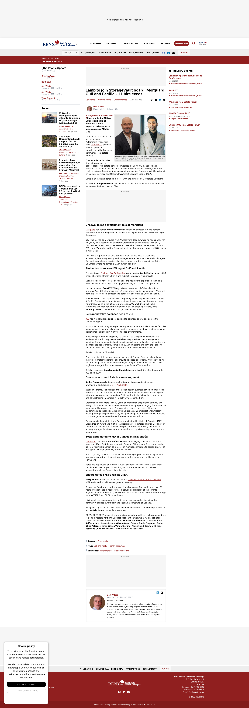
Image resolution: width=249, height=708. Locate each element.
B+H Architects (119, 385)
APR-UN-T (96, 144)
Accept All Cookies (26, 684)
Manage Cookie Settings (26, 691)
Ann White (46, 86)
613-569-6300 (197, 689)
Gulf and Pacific (104, 99)
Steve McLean (65, 150)
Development (153, 53)
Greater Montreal (66, 178)
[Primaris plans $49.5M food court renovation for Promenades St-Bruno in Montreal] (49, 165)
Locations (89, 53)
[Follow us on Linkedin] (169, 52)
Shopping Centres (66, 176)
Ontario (62, 155)
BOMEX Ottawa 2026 (179, 113)
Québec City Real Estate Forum (184, 125)
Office (72, 129)
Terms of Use (137, 704)
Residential (120, 53)
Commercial (105, 53)
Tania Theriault (48, 98)
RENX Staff (46, 82)
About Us (98, 704)
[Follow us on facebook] (164, 52)
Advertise (95, 43)
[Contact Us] (174, 52)
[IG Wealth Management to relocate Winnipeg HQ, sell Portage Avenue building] (49, 118)
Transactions (136, 53)
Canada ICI (91, 441)
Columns (165, 43)
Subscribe (182, 43)
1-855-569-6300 (196, 687)
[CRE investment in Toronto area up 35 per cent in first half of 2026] (49, 191)
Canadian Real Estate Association (144, 479)
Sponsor (111, 43)
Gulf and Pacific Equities (113, 273)
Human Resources (117, 546)
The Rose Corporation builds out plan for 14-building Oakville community (69, 141)
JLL (87, 319)
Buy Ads (184, 53)
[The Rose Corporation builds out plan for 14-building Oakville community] (49, 141)
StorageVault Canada (96, 115)
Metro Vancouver (121, 550)
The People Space (51, 61)
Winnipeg (63, 131)
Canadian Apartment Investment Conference (185, 77)
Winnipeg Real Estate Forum (183, 102)
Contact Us (150, 704)
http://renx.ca (120, 600)
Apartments (74, 152)
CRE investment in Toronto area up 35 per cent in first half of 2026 (69, 190)
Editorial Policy (124, 704)
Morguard (90, 229)
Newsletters (131, 43)
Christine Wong (49, 76)
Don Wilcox (98, 107)
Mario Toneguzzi (66, 126)
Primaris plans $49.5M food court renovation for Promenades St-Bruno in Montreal (69, 165)
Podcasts (149, 43)
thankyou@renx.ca (196, 692)
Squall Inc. (200, 697)
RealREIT (173, 90)
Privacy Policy (110, 704)
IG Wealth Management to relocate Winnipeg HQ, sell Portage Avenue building (69, 118)
